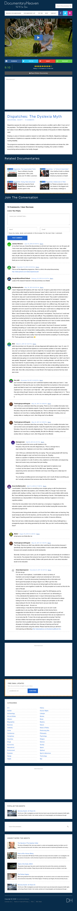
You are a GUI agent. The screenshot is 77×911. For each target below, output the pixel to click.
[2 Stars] (37, 66)
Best (46, 13)
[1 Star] (35, 66)
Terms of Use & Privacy (21, 901)
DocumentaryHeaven (23, 899)
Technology (43, 756)
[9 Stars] (49, 66)
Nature (42, 725)
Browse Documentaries (13, 13)
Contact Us (8, 901)
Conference (10, 733)
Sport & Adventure (45, 753)
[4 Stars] (40, 66)
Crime (9, 730)
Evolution (10, 753)
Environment (11, 750)
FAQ (32, 901)
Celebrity (10, 728)
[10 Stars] (51, 66)
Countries (10, 739)
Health (9, 759)
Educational (11, 120)
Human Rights (44, 711)
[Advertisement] (38, 95)
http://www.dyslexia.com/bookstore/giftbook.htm (47, 629)
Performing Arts (44, 730)
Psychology (43, 736)
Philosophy (43, 733)
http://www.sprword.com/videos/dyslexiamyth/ (25, 272)
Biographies (10, 722)
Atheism (9, 719)
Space (42, 747)
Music (41, 719)
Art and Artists (11, 716)
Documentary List (29, 13)
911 (8, 708)
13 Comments (29, 120)
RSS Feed (39, 901)
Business (10, 725)
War (41, 759)
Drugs (9, 742)
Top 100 (40, 13)
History (42, 708)
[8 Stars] (48, 66)
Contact (53, 13)
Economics (10, 745)
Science (42, 742)
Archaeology (11, 713)
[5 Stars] (42, 66)
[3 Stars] (39, 66)
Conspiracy (10, 736)
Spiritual (42, 750)
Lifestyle (42, 713)
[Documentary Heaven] (21, 7)
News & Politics (44, 728)
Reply (41, 243)
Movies (42, 716)
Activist (9, 711)
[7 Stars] (46, 66)
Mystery (42, 722)
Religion (42, 739)
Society (20, 120)
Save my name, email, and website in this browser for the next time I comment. (35, 233)
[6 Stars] (44, 66)
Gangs (9, 756)
